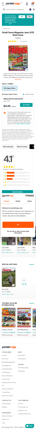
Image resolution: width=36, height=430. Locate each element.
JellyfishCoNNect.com (24, 414)
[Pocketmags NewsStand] (12, 4)
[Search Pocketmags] (4, 9)
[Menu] (3, 3)
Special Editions (9, 264)
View (3, 252)
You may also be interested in (9, 303)
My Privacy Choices (7, 395)
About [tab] (29, 201)
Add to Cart (9, 252)
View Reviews (17, 192)
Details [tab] (18, 201)
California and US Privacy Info (9, 384)
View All (31, 264)
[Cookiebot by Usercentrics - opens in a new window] (25, 196)
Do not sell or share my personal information (18, 232)
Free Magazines (6, 365)
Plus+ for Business (7, 375)
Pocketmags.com (23, 407)
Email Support (22, 358)
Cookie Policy (6, 392)
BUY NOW (26, 105)
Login (3, 422)
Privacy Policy (6, 379)
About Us (20, 403)
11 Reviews (23, 41)
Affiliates (4, 407)
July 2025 (5, 247)
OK (18, 225)
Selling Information (7, 416)
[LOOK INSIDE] (18, 70)
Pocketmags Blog (7, 369)
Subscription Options (24, 124)
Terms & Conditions (7, 389)
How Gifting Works (23, 367)
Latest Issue (6, 28)
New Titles (5, 358)
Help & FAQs (21, 355)
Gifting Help (21, 371)
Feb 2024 (5, 289)
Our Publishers (6, 372)
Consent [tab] (6, 201)
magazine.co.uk (22, 410)
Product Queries (6, 403)
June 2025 (21, 247)
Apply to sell (5, 419)
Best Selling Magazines (8, 362)
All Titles (4, 355)
